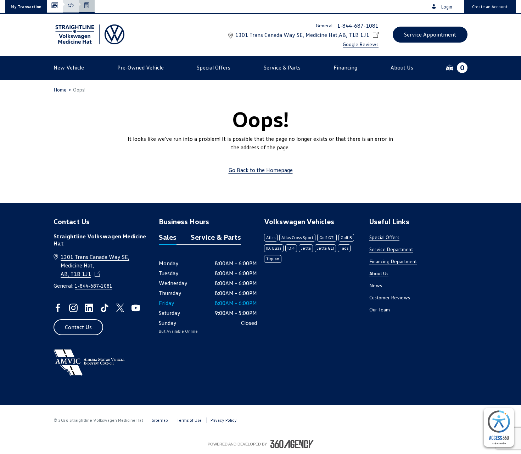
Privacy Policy (224, 420)
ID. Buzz (273, 248)
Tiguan (272, 258)
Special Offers (384, 237)
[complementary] (499, 427)
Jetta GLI (325, 248)
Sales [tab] (168, 237)
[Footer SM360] (292, 444)
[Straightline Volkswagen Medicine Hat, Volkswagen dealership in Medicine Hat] (89, 34)
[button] (26, 6)
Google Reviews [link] (361, 44)
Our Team (379, 309)
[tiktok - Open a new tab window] (104, 308)
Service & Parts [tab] (216, 237)
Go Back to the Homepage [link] (261, 169)
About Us (378, 273)
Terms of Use (189, 420)
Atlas (270, 237)
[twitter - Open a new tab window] (120, 308)
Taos (344, 248)
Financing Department (393, 261)
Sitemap (160, 420)
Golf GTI (327, 237)
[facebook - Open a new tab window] (58, 308)
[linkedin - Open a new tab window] (89, 308)
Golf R (346, 237)
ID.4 (291, 248)
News (375, 285)
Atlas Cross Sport (297, 237)
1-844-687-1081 (358, 25)
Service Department (391, 249)
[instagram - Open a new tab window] (73, 308)
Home (60, 90)
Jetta (306, 248)
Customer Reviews (389, 297)
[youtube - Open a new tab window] (135, 308)
